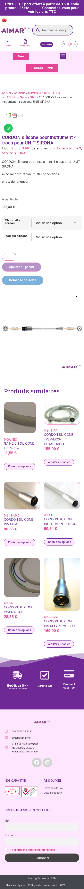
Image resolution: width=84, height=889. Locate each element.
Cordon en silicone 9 (65, 148)
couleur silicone (17, 236)
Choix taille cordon (12, 222)
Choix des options (19, 466)
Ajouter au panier (21, 267)
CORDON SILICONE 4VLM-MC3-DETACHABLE (58, 439)
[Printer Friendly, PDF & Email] (14, 117)
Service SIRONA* (31, 97)
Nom (8, 820)
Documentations (25, 45)
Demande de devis (22, 280)
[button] (63, 56)
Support (8, 45)
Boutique (19, 93)
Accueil (6, 93)
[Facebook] (37, 762)
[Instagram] (47, 762)
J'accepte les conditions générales (32, 849)
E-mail (9, 835)
